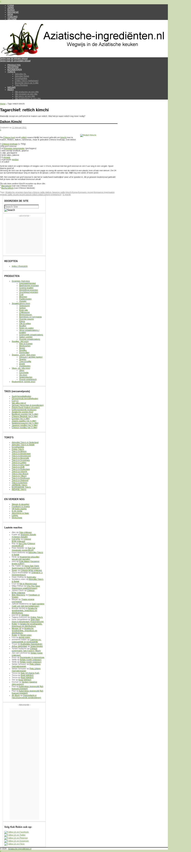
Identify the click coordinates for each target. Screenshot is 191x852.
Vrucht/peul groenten (28, 292)
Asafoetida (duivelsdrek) (31, 644)
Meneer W (16, 628)
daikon (48, 192)
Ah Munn (16, 695)
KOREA (11, 10)
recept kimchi (25, 194)
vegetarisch (56, 194)
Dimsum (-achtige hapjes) (31, 357)
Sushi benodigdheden (21, 396)
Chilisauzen (24, 312)
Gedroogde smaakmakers (31, 335)
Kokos (22, 321)
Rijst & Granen (25, 343)
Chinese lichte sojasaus (21, 540)
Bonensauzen (25, 314)
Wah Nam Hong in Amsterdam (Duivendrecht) (28, 620)
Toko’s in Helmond (20, 480)
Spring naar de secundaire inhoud (15, 61)
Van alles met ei (19, 403)
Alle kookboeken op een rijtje (28, 98)
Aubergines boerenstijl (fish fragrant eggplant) (27, 687)
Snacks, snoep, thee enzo (23, 355)
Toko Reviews (21, 85)
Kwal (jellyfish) (27, 675)
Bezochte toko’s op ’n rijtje (26, 83)
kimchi (63, 137)
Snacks (22, 359)
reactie (67, 194)
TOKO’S (11, 72)
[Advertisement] (24, 235)
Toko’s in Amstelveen (21, 456)
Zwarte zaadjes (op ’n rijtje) (24, 421)
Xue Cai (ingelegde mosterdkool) (23, 549)
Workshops (17, 517)
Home (2, 104)
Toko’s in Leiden (19, 462)
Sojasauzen (24, 305)
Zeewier (22, 301)
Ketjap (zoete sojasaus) (30, 659)
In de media (17, 511)
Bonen (22, 348)
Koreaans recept (85, 192)
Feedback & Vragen (21, 506)
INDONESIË (13, 12)
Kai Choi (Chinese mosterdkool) (23, 544)
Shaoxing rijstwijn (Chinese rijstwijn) (24, 535)
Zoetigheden (24, 366)
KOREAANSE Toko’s (21, 487)
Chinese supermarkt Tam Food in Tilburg (26, 649)
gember (15, 159)
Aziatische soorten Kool (22, 412)
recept (16, 194)
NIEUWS (11, 87)
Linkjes (15, 515)
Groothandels (21, 78)
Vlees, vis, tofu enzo (21, 368)
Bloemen (23, 297)
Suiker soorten (25, 337)
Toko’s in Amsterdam (21, 453)
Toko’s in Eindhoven (21, 478)
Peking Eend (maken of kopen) (26, 407)
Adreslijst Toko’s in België (23, 444)
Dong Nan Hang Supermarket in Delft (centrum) (26, 567)
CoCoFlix (16, 539)
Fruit (21, 294)
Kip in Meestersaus (28, 584)
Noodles (23, 350)
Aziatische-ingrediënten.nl (19, 849)
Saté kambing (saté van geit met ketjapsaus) (28, 605)
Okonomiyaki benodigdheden (25, 398)
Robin (14, 624)
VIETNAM (11, 19)
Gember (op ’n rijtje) (21, 418)
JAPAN (10, 8)
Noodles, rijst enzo (20, 341)
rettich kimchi (44, 194)
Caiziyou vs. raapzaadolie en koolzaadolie (26, 640)
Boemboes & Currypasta (30, 317)
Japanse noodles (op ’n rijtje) (25, 425)
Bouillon (22, 326)
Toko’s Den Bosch (20, 474)
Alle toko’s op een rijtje (25, 96)
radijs (9, 194)
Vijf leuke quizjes (19, 509)
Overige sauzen (26, 319)
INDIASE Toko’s (19, 489)
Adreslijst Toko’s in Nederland (25, 442)
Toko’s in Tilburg (19, 476)
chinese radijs (38, 192)
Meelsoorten (24, 346)
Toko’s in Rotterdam (21, 469)
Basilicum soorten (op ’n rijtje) (25, 414)
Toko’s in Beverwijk (20, 458)
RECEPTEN (12, 67)
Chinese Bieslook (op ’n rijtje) (25, 416)
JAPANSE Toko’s (19, 485)
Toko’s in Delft (18, 467)
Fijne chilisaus (25, 532)
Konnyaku (31, 577)
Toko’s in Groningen (21, 460)
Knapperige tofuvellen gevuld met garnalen (25, 558)
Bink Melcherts (18, 595)
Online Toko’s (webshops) (27, 80)
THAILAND (12, 16)
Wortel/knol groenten (28, 290)
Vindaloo (25, 615)
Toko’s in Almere (19, 451)
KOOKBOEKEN (14, 69)
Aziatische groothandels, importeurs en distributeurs (24, 610)
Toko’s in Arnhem (19, 482)
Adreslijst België (22, 76)
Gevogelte (24, 372)
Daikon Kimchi (11, 121)
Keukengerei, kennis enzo (23, 381)
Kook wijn (23, 310)
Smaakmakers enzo (21, 303)
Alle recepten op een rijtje (26, 94)
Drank (22, 364)
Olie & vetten (25, 323)
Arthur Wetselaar (19, 646)
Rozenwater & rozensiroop (32, 657)
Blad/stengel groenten (29, 285)
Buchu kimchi (7, 188)
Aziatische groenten (14, 192)
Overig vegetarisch (28, 379)
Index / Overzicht (19, 266)
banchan (28, 192)
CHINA (10, 5)
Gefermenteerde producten (24, 410)
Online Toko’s (18, 449)
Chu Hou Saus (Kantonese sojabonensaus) (26, 587)
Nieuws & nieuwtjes (20, 504)
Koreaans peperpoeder (14, 148)
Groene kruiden (26, 288)
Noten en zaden (26, 328)
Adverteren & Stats (20, 513)
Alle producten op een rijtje (27, 92)
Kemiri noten (26, 635)
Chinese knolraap (10, 144)
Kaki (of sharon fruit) (30, 673)
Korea (74, 192)
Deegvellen (24, 352)
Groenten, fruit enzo (21, 281)
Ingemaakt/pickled (27, 283)
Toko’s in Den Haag (20, 465)
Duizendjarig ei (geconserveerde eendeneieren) (26, 696)
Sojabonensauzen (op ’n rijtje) (25, 423)
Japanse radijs (58, 192)
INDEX (10, 89)
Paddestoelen (25, 299)
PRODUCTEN (14, 65)
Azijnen (22, 308)
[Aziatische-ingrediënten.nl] (84, 56)
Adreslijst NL (20, 74)
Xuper (14, 570)
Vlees (21, 370)
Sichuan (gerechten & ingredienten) (28, 405)
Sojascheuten (36, 646)
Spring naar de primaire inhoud (14, 58)
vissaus (6, 157)
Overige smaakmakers (29, 339)
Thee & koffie (25, 361)
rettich (24, 137)
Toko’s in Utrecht (19, 471)
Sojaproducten (25, 377)
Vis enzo (23, 375)
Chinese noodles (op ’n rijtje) (24, 427)
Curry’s (15, 401)
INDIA (10, 14)
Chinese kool (9, 137)
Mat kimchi (6, 186)
